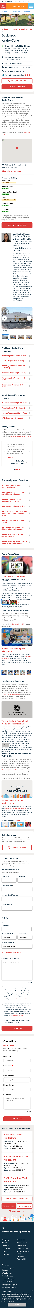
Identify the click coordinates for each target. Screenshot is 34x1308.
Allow (17, 1305)
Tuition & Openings (17, 87)
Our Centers (6, 1248)
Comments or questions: (10, 958)
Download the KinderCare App (15, 808)
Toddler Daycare (7, 1276)
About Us (5, 1243)
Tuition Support (22, 1243)
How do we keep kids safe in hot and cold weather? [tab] (14, 535)
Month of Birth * (7, 934)
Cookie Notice (13, 1298)
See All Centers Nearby (17, 1198)
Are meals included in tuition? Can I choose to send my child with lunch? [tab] (14, 513)
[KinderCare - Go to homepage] (3, 6)
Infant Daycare (7, 1273)
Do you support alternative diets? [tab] (14, 506)
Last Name (21, 876)
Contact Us (5, 1246)
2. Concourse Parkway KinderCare (16, 1158)
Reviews (27, 12)
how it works (21, 821)
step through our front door (10, 770)
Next (30, 318)
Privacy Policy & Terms (23, 999)
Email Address (7, 886)
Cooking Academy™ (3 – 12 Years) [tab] (14, 403)
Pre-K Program (7, 1282)
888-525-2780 (8, 1045)
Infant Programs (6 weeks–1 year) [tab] (14, 356)
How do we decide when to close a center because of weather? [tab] (14, 542)
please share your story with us (20, 436)
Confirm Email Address (10, 895)
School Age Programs (9, 1287)
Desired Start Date (8, 943)
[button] (17, 149)
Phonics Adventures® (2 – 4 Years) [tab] (14, 413)
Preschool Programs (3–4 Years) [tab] (14, 373)
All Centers (5, 29)
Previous (5, 318)
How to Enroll (21, 1246)
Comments (7, 1094)
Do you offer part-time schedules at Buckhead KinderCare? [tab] (14, 493)
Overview (5, 12)
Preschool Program (8, 1279)
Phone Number (7, 904)
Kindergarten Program (9, 1285)
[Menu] (31, 6)
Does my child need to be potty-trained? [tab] (13, 521)
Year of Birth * (22, 934)
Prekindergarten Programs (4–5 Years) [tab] (13, 379)
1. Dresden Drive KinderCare (13, 1136)
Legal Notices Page (8, 1301)
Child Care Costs (23, 1248)
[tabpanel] (17, 454)
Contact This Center (17, 225)
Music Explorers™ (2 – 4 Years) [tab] (13, 408)
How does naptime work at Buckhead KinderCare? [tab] (11, 500)
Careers (4, 1251)
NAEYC (27, 75)
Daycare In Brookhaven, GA (22, 29)
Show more (11, 457)
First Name (5, 876)
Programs (16, 12)
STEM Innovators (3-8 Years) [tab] (12, 418)
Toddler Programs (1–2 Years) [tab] (13, 361)
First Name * (6, 925)
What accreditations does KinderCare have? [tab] (11, 486)
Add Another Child (12, 952)
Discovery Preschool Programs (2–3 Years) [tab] (13, 367)
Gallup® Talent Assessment (11, 694)
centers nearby (16, 6)
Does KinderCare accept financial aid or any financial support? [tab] (14, 528)
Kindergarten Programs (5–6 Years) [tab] (12, 386)
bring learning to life (17, 624)
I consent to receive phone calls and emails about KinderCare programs (17, 1021)
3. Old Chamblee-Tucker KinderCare (17, 1180)
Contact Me (17, 1028)
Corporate (5, 1254)
